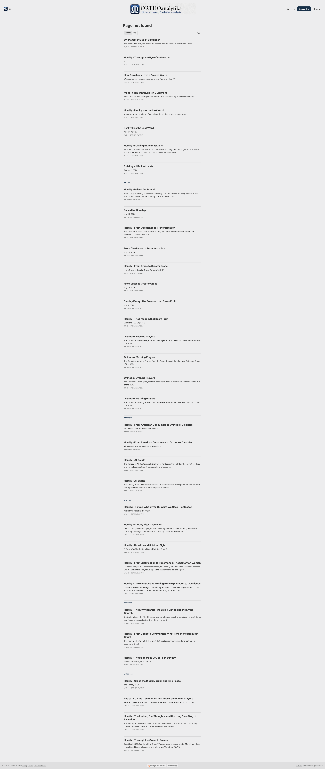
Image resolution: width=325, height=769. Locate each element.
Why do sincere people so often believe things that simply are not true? (155, 114)
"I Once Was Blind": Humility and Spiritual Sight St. (146, 549)
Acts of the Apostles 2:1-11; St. (137, 510)
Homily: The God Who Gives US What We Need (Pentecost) (158, 507)
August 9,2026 (130, 131)
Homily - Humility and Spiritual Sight (145, 545)
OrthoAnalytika (137, 47)
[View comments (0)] (130, 50)
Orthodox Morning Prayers (139, 357)
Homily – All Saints (134, 460)
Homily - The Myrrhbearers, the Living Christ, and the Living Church (158, 611)
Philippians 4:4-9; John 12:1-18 (137, 661)
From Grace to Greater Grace (140, 283)
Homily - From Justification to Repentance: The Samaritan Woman (162, 562)
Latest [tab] (128, 33)
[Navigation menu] (7, 8)
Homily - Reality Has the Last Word (144, 110)
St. (125, 61)
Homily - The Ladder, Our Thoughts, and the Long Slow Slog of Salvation (160, 718)
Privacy (24, 766)
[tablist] (131, 32)
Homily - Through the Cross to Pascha (146, 740)
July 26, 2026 (129, 214)
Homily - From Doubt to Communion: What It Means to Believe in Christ (161, 635)
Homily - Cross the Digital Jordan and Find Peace (152, 680)
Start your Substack (157, 766)
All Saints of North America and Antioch (141, 428)
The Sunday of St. (131, 684)
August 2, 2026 (130, 170)
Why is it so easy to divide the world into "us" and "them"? (149, 79)
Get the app (172, 766)
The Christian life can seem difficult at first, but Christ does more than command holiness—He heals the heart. (159, 233)
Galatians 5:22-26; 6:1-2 (134, 322)
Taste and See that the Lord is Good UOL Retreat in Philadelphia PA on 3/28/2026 (159, 702)
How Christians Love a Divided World (145, 75)
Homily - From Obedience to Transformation (149, 227)
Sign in (317, 9)
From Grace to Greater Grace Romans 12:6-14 (144, 270)
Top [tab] (134, 33)
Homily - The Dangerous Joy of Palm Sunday (150, 657)
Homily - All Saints (134, 480)
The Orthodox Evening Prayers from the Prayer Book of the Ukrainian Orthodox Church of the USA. (162, 342)
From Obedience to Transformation (144, 248)
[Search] (288, 8)
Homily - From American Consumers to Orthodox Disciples (158, 442)
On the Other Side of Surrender (142, 39)
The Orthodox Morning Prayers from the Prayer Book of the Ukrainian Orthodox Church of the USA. (162, 362)
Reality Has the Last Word (139, 128)
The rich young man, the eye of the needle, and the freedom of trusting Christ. (158, 43)
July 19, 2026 (129, 252)
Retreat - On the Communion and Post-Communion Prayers (158, 698)
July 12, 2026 (129, 287)
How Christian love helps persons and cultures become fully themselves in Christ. (159, 96)
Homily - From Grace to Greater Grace (146, 266)
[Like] (125, 202)
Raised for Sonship (135, 210)
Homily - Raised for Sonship (140, 189)
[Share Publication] (293, 8)
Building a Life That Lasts (138, 166)
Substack (299, 766)
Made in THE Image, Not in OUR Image (145, 92)
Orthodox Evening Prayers (139, 336)
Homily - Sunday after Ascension (143, 524)
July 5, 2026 (129, 305)
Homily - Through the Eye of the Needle (146, 57)
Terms (30, 766)
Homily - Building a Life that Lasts (143, 145)
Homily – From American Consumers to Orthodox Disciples (158, 424)
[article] (162, 45)
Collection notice (40, 766)
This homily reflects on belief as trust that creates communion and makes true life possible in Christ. (159, 642)
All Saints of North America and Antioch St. (142, 446)
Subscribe (304, 9)
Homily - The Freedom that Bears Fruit (146, 318)
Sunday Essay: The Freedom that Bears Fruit (150, 301)
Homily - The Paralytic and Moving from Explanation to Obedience (162, 583)
